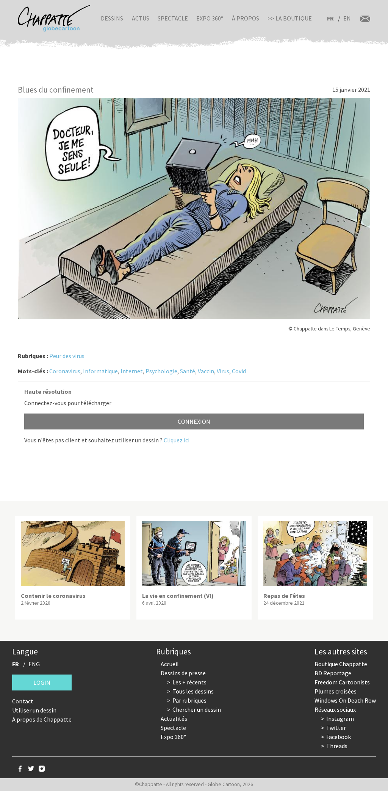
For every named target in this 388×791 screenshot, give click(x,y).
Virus (223, 371)
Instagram (340, 718)
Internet (131, 371)
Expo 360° (209, 18)
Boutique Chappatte (340, 664)
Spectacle (173, 18)
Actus (140, 18)
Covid (239, 371)
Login (41, 682)
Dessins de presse (183, 673)
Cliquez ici (176, 440)
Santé (187, 371)
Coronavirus (64, 371)
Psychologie (161, 371)
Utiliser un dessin (34, 710)
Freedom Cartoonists (342, 682)
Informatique (100, 371)
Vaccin (206, 371)
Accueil (170, 664)
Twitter (336, 727)
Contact (22, 701)
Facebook (338, 737)
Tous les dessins (193, 691)
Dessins (112, 18)
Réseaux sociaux (335, 709)
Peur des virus (66, 356)
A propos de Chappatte (42, 719)
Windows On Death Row (345, 700)
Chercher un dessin (196, 709)
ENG (34, 664)
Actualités (174, 718)
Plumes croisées (335, 691)
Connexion (194, 421)
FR (330, 18)
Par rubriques (189, 700)
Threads (336, 746)
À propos (245, 18)
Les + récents (189, 682)
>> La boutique (290, 18)
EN (347, 18)
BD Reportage (332, 673)
